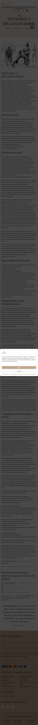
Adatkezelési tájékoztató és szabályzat (16, 374)
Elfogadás (19, 367)
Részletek (19, 371)
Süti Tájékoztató (5, 374)
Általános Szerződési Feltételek (30, 374)
